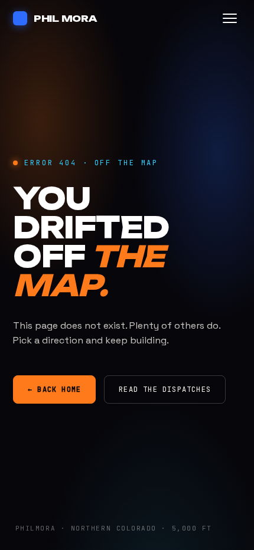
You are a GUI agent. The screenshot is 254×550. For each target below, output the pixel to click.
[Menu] (230, 18)
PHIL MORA (65, 18)
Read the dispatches (165, 389)
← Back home (54, 389)
